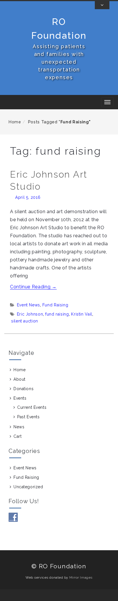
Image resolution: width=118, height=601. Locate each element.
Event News (28, 305)
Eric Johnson (30, 314)
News (18, 427)
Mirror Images (81, 577)
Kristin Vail (81, 314)
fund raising (57, 314)
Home (15, 122)
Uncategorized (28, 487)
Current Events (31, 407)
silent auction (24, 321)
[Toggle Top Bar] (102, 5)
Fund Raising (55, 305)
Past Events (28, 417)
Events (19, 398)
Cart (17, 436)
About (19, 379)
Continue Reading (33, 286)
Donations (23, 388)
